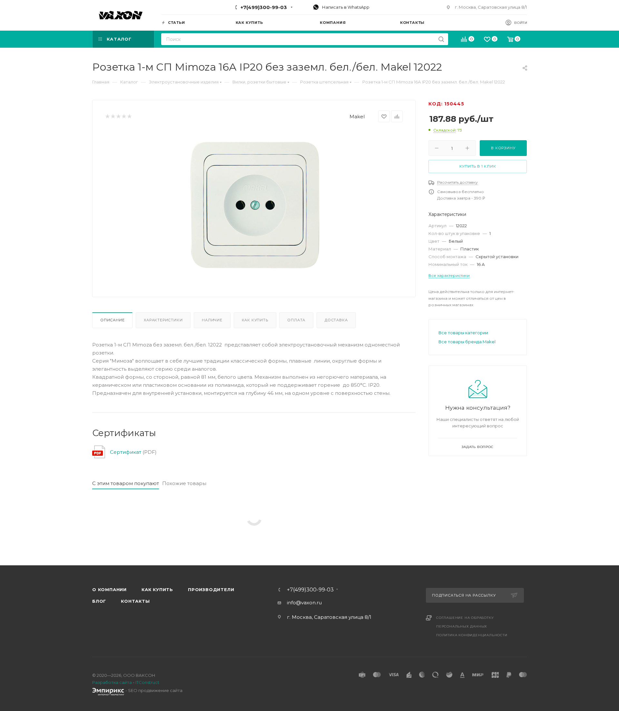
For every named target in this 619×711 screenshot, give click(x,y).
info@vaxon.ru (304, 602)
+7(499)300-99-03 (264, 7)
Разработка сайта (112, 682)
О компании (109, 589)
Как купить (255, 320)
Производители (211, 589)
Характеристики (163, 320)
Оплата (296, 320)
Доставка (336, 320)
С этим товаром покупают (125, 483)
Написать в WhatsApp (345, 7)
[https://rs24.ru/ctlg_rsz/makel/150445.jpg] (254, 202)
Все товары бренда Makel (467, 341)
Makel (357, 116)
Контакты (135, 601)
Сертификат (125, 452)
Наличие (212, 320)
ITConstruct (147, 682)
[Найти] (441, 39)
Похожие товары (184, 483)
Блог (99, 601)
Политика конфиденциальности (471, 635)
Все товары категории (463, 332)
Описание (112, 320)
